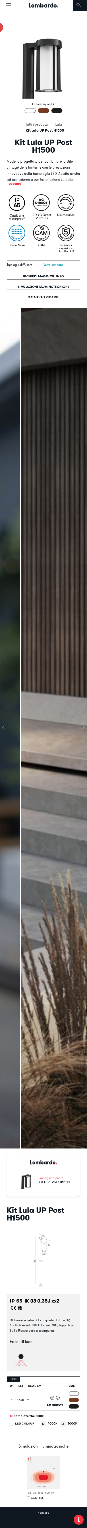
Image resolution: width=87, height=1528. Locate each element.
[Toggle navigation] (8, 5)
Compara (37, 1498)
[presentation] (4, 728)
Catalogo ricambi (43, 297)
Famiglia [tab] (43, 1512)
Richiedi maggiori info (43, 276)
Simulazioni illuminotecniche (44, 287)
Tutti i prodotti (36, 124)
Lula (58, 124)
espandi (16, 183)
